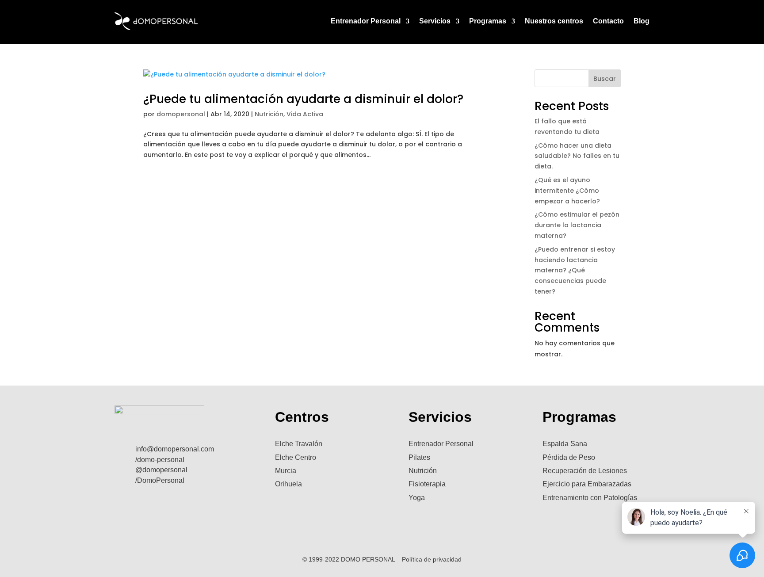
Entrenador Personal (366, 21)
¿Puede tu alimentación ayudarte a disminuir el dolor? (303, 99)
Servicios (435, 21)
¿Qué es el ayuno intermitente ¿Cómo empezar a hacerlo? (567, 191)
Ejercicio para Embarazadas (586, 484)
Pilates (419, 457)
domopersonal (181, 114)
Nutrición (269, 114)
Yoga (417, 497)
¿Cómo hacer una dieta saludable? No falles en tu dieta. (577, 156)
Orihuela (288, 484)
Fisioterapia (427, 484)
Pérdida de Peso (568, 457)
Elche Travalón (298, 443)
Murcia (285, 470)
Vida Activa (304, 114)
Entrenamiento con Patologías (589, 497)
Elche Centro (295, 457)
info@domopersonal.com (174, 449)
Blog (641, 21)
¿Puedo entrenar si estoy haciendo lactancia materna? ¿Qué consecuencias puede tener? (575, 270)
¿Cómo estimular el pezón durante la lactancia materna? (577, 225)
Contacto (608, 21)
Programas (487, 21)
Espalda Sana (564, 443)
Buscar (604, 78)
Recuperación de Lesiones (584, 470)
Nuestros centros (554, 21)
